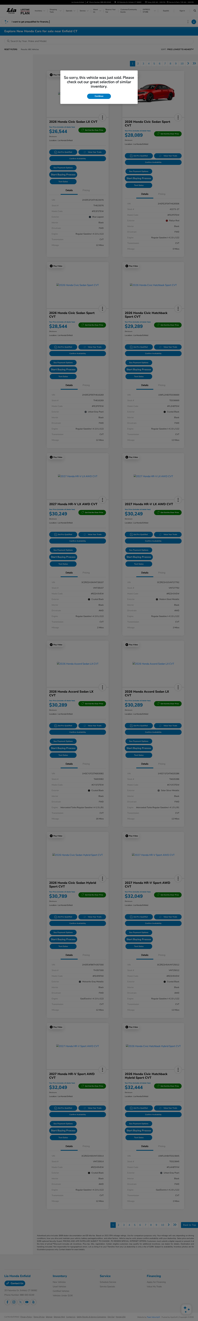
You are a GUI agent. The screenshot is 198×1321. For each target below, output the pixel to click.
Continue (99, 96)
